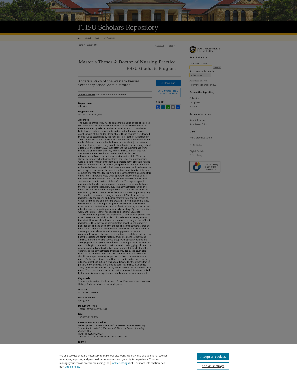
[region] (148, 361)
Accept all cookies (213, 357)
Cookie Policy (72, 366)
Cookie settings (120, 363)
